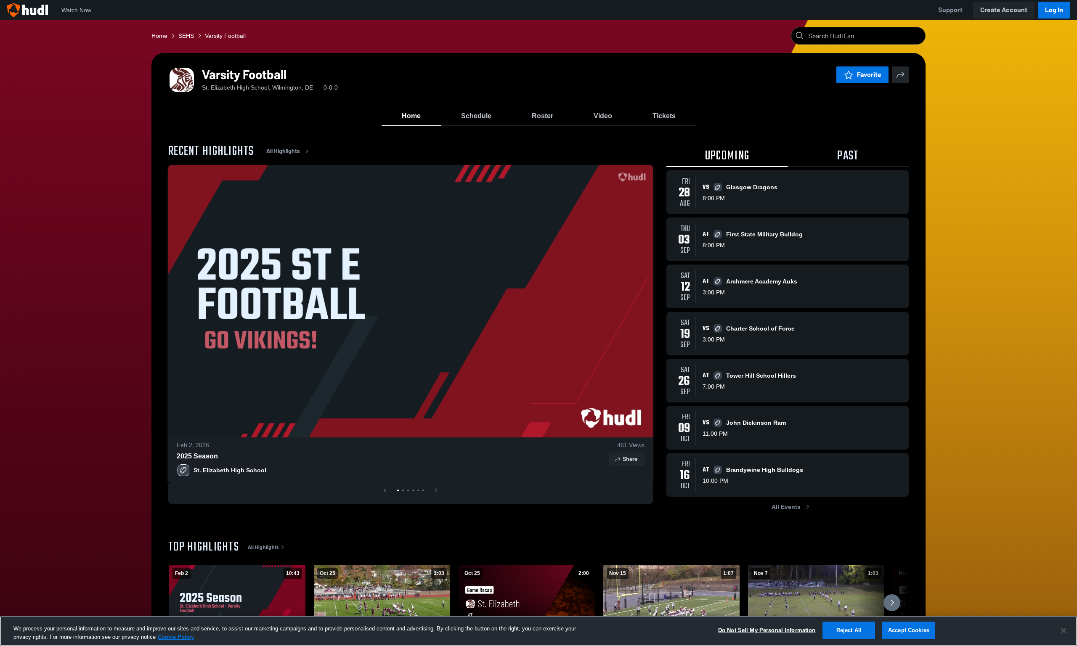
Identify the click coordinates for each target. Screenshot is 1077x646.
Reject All (849, 630)
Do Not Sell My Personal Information (767, 630)
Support (950, 10)
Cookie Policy (176, 637)
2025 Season (197, 456)
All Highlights (283, 151)
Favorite (869, 74)
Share (630, 459)
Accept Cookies (908, 630)
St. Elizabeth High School (230, 470)
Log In (1054, 10)
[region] (538, 631)
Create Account (1003, 10)
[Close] (1063, 630)
